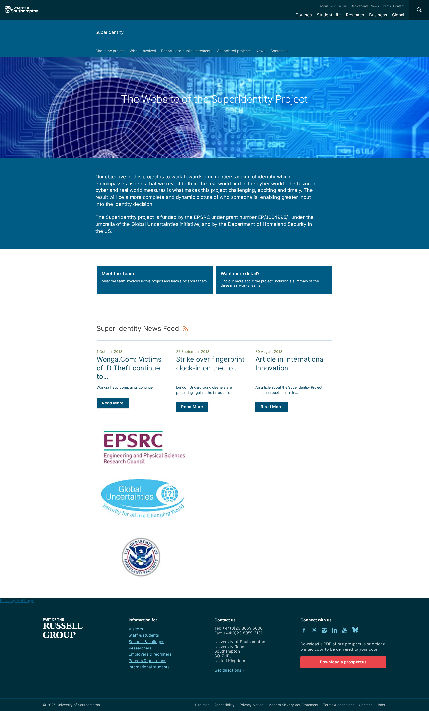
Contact (398, 6)
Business (378, 14)
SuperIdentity (109, 32)
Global (398, 14)
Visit (333, 6)
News (375, 6)
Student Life (329, 14)
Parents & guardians (147, 660)
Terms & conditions (338, 705)
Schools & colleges (146, 641)
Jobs (381, 705)
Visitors (136, 628)
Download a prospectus (343, 661)
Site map (202, 705)
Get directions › (229, 670)
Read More (113, 403)
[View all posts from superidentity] (185, 328)
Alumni (343, 6)
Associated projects (234, 51)
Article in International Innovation (290, 363)
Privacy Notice (251, 705)
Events (386, 6)
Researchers (140, 648)
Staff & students (144, 635)
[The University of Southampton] (21, 10)
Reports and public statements (186, 51)
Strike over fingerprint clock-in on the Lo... (210, 363)
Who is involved (143, 51)
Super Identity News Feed (139, 328)
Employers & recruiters (150, 654)
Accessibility (224, 705)
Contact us (279, 51)
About (324, 6)
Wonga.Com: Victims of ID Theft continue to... (129, 368)
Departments (359, 6)
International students (149, 666)
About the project (110, 51)
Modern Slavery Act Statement (293, 705)
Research (355, 14)
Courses (303, 14)
